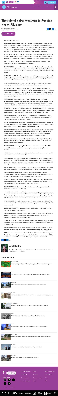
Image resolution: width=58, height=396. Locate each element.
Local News (13, 282)
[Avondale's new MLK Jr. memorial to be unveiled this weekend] (6, 347)
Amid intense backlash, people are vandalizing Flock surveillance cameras (29, 305)
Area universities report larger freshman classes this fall (25, 357)
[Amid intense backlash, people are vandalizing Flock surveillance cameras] (6, 306)
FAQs (46, 377)
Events (34, 371)
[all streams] (56, 7)
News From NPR (14, 261)
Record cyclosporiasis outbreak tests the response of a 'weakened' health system (31, 264)
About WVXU (24, 374)
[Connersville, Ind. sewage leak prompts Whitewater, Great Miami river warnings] (6, 337)
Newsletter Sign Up (25, 381)
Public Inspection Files (50, 371)
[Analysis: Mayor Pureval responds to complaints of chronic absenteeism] (6, 327)
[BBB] (48, 393)
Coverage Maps (48, 374)
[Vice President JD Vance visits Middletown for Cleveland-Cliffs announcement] (6, 275)
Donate (52, 2)
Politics (13, 272)
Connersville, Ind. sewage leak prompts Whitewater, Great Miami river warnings (31, 336)
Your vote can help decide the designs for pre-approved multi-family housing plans (31, 295)
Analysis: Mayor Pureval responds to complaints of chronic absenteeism (29, 326)
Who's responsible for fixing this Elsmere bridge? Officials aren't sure (28, 284)
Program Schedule (25, 377)
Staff (46, 381)
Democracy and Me (37, 377)
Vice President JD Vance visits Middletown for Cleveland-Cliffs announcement (30, 274)
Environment (14, 334)
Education (13, 355)
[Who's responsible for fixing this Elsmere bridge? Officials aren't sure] (6, 285)
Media (12, 313)
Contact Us (35, 374)
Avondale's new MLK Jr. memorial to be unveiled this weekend (26, 347)
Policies (34, 381)
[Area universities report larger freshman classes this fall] (6, 358)
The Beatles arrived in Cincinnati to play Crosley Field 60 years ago (27, 316)
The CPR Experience (25, 371)
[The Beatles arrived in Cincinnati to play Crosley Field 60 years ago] (6, 316)
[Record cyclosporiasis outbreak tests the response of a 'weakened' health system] (6, 264)
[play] (4, 7)
